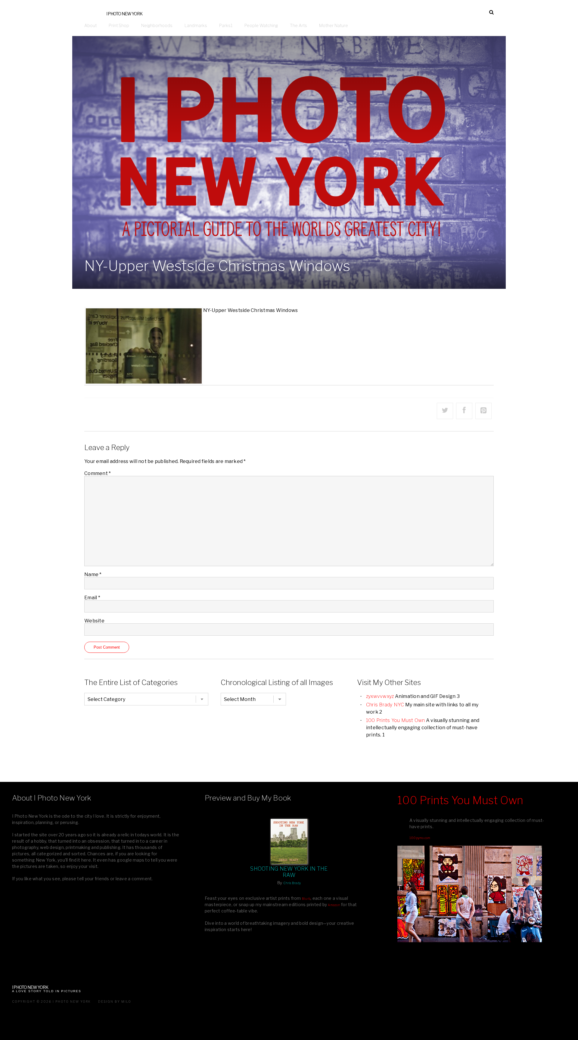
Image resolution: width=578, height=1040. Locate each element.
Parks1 (225, 25)
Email (92, 597)
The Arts (298, 25)
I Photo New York (124, 13)
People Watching (261, 25)
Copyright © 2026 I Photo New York (51, 1001)
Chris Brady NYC (385, 705)
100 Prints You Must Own (395, 720)
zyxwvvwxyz (380, 696)
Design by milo (114, 1001)
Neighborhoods (156, 25)
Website (94, 621)
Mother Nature (333, 25)
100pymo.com (419, 838)
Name (93, 574)
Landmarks (196, 25)
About (90, 25)
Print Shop (119, 25)
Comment (97, 473)
